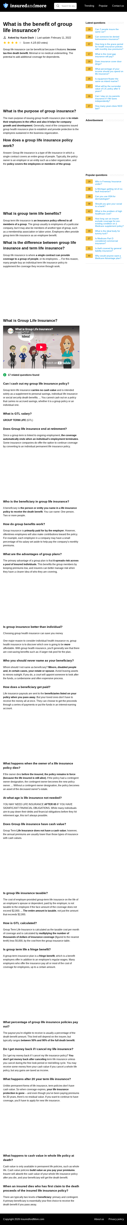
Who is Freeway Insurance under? (108, 182)
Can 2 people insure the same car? (107, 30)
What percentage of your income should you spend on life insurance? (109, 71)
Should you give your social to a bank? (108, 205)
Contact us (118, 5)
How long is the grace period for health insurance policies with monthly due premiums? (109, 46)
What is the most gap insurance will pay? (105, 55)
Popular (103, 5)
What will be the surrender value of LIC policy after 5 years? (108, 88)
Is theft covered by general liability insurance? (108, 249)
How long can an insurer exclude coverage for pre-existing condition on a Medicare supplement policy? (109, 222)
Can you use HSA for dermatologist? (105, 197)
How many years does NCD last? (108, 107)
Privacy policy (116, 1219)
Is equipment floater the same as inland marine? (107, 80)
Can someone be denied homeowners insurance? (107, 37)
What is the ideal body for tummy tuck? (107, 232)
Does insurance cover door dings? (108, 62)
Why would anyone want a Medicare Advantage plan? (108, 256)
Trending (89, 5)
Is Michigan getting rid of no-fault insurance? (109, 190)
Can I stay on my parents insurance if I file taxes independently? (107, 98)
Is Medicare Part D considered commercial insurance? (106, 241)
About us (99, 1219)
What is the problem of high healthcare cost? (108, 212)
